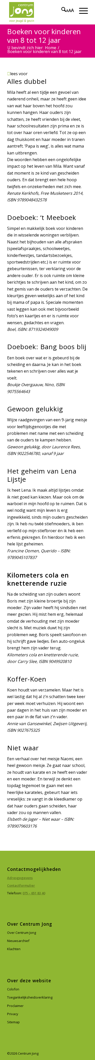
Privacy (12, 1014)
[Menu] (81, 10)
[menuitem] (61, 10)
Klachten (14, 949)
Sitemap (13, 1022)
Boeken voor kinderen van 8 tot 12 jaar (44, 36)
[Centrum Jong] (39, 12)
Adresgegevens (20, 877)
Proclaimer (15, 1005)
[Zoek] (61, 10)
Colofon (13, 989)
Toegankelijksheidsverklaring (29, 997)
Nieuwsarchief (18, 940)
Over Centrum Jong (21, 932)
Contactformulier (21, 885)
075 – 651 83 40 (34, 893)
